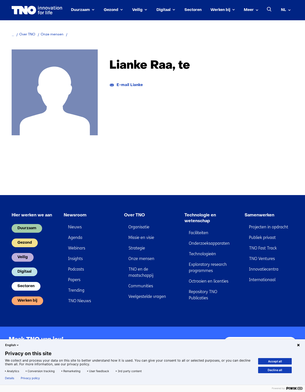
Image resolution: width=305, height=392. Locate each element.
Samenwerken (259, 215)
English (10, 345)
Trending (76, 290)
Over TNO (134, 215)
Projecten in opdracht (268, 227)
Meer (249, 10)
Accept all (275, 361)
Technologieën (202, 254)
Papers (74, 279)
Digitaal (163, 10)
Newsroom (75, 215)
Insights (75, 258)
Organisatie (138, 227)
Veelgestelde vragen (147, 296)
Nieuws (75, 227)
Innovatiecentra (263, 269)
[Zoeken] (269, 9)
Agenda (75, 237)
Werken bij (220, 10)
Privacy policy (30, 378)
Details (9, 378)
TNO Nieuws (79, 300)
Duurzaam (80, 10)
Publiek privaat (262, 237)
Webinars (76, 248)
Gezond (111, 10)
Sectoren (193, 10)
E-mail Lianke (130, 85)
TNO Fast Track (263, 248)
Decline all (275, 370)
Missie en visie (141, 237)
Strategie (136, 248)
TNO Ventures (262, 258)
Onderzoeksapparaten (209, 243)
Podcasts (76, 269)
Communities (140, 286)
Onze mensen (141, 258)
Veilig (137, 10)
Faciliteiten (198, 232)
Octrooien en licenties (208, 281)
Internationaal (262, 279)
